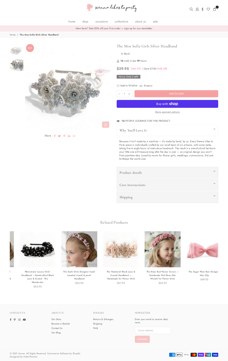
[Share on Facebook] (55, 136)
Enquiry (147, 85)
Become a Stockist (60, 323)
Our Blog (56, 332)
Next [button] (108, 86)
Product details (131, 173)
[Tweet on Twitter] (59, 136)
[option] (114, 28)
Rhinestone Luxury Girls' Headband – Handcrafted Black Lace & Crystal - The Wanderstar (30, 277)
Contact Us (56, 328)
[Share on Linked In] (69, 136)
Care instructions (133, 185)
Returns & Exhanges (103, 319)
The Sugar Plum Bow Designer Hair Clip (197, 273)
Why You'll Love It (133, 130)
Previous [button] (28, 86)
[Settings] (202, 9)
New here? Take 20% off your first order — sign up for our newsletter (114, 28)
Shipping (126, 197)
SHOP (85, 21)
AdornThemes (30, 356)
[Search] (191, 9)
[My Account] (197, 9)
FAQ (95, 328)
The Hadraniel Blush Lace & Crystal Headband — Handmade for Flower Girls (114, 275)
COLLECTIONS (121, 21)
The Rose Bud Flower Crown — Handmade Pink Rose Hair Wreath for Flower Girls (156, 275)
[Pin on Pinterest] (64, 136)
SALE (155, 21)
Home (71, 21)
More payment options (167, 112)
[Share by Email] (74, 136)
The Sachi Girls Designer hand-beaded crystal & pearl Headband (72, 275)
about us (140, 21)
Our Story (56, 319)
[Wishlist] (208, 9)
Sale (30, 48)
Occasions (101, 21)
